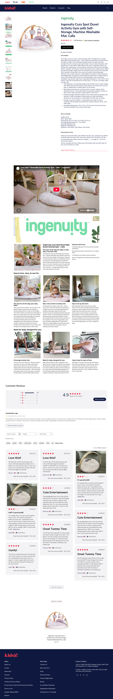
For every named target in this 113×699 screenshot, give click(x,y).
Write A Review (99, 399)
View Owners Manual (67, 150)
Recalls (42, 681)
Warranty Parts (45, 668)
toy (52, 443)
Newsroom (7, 671)
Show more (59, 443)
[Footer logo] (11, 655)
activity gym (27, 443)
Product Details (66, 52)
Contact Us (43, 664)
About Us (7, 664)
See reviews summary (91, 40)
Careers (6, 668)
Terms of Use (8, 688)
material (41, 443)
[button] (44, 8)
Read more (81, 497)
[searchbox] (12, 434)
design (8, 443)
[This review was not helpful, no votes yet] (33, 476)
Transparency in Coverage (48, 692)
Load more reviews (56, 587)
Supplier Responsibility (11, 692)
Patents (6, 695)
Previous (13, 36)
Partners (7, 675)
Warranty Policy (45, 675)
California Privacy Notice (12, 681)
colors (35, 443)
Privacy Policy (8, 678)
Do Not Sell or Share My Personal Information (18, 685)
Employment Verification (47, 688)
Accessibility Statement (47, 685)
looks (20, 443)
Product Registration (46, 678)
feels (47, 443)
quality (14, 443)
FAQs (42, 671)
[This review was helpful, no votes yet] (30, 476)
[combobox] (29, 434)
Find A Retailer (67, 47)
